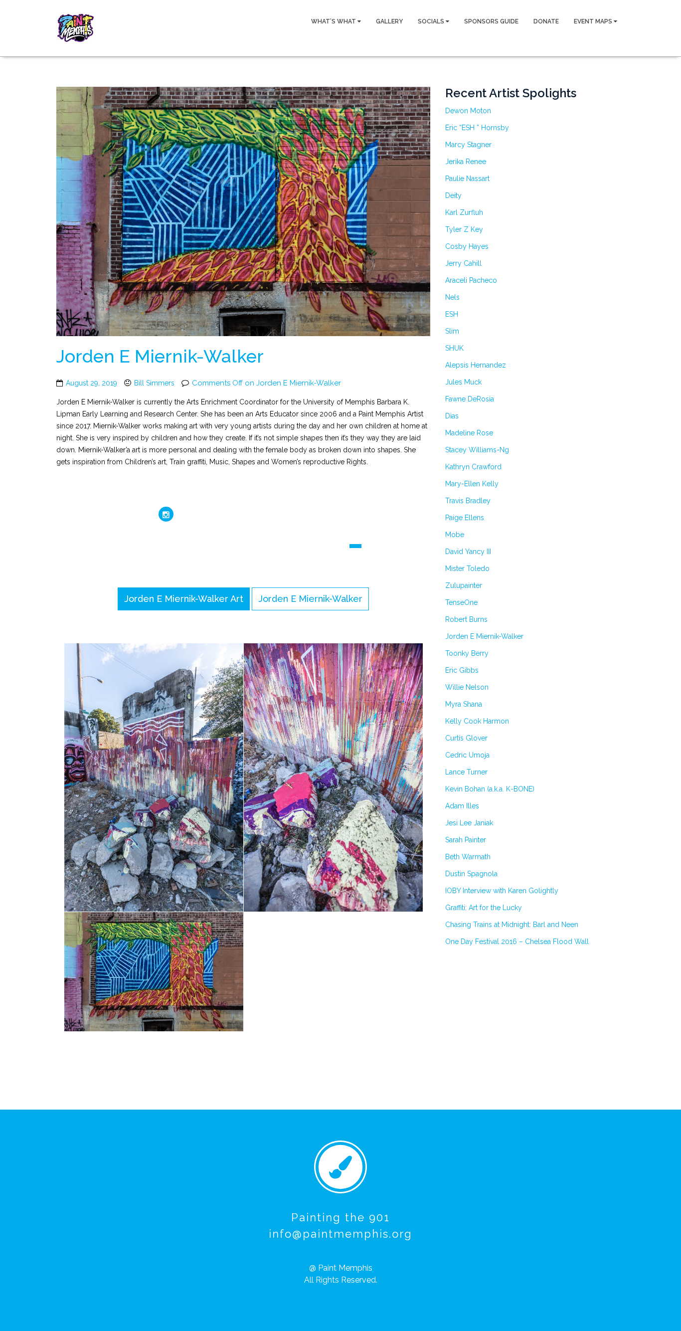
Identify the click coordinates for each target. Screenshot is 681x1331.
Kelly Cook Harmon (477, 721)
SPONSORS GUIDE (491, 21)
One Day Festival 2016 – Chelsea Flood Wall (517, 942)
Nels (452, 297)
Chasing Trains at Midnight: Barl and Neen (511, 925)
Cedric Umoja (467, 755)
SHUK (454, 348)
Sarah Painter (465, 840)
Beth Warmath (468, 857)
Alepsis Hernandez (475, 365)
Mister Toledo (467, 568)
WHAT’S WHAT (334, 21)
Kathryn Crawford (473, 467)
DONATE (546, 21)
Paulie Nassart (467, 179)
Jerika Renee (465, 162)
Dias (452, 416)
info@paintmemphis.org (340, 1233)
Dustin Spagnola (471, 874)
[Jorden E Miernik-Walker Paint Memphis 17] (348, 778)
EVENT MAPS (594, 21)
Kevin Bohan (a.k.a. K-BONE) (489, 789)
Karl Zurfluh (464, 212)
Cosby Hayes (467, 246)
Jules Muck (463, 382)
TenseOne (461, 602)
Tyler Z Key (464, 229)
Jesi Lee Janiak (469, 823)
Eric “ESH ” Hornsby (477, 128)
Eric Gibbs (462, 670)
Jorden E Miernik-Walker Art (183, 598)
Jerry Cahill (463, 263)
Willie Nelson (467, 687)
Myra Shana (463, 704)
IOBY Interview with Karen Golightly (501, 891)
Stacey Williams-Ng (477, 450)
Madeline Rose (469, 433)
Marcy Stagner (468, 145)
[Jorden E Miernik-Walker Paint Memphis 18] (169, 972)
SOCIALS (432, 21)
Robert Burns (466, 619)
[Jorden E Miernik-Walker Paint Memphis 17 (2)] (169, 778)
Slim (452, 331)
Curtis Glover (466, 738)
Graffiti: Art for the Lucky (483, 908)
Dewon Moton (468, 111)
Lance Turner (466, 772)
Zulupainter (463, 585)
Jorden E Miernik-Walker (160, 356)
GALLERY (389, 21)
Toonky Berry (467, 653)
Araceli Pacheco (471, 280)
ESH (451, 314)
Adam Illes (462, 806)
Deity (453, 195)
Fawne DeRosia (469, 399)
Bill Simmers (154, 383)
